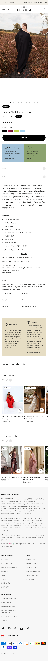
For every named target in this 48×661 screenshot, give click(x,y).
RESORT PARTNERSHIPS (9, 568)
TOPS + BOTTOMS (32, 575)
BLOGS (3, 579)
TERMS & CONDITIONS (9, 617)
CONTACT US (5, 587)
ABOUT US (4, 560)
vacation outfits (31, 537)
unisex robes (35, 504)
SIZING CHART (6, 603)
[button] (7, 122)
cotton (7, 523)
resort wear (5, 537)
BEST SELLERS (31, 564)
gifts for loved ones (16, 537)
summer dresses (37, 535)
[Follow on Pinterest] (15, 628)
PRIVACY (4, 621)
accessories (14, 506)
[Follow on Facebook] (3, 628)
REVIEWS (4, 571)
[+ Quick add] (20, 410)
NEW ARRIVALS (31, 560)
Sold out (24, 138)
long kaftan (26, 504)
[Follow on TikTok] (28, 628)
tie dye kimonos (16, 504)
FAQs (3, 575)
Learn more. (36, 352)
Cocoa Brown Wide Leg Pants (11, 477)
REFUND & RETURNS (8, 607)
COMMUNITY (5, 583)
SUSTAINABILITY (6, 564)
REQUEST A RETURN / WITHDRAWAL (8, 612)
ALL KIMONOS (31, 568)
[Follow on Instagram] (9, 628)
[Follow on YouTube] (21, 628)
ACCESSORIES (31, 579)
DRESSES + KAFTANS (33, 571)
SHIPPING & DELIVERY (8, 599)
